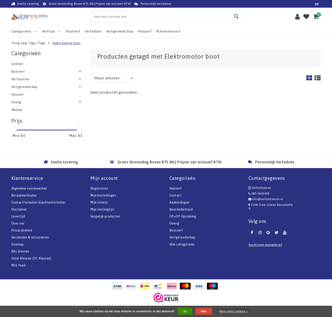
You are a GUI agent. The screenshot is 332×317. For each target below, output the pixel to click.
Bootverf (176, 230)
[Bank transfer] (118, 286)
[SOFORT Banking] (173, 286)
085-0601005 (260, 193)
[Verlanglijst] (306, 17)
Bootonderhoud (181, 209)
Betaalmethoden (24, 195)
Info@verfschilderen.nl (267, 199)
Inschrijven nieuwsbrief (265, 245)
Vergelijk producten (105, 216)
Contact (175, 195)
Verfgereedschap (182, 237)
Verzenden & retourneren (30, 237)
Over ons (17, 223)
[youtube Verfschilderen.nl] (284, 232)
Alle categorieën (182, 244)
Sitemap (17, 244)
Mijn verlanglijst (102, 209)
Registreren (99, 188)
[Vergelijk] (318, 4)
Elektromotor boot (66, 43)
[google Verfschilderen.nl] (268, 232)
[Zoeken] (236, 16)
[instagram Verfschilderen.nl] (260, 232)
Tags (41, 43)
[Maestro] (213, 286)
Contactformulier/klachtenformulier (38, 202)
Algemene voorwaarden (29, 188)
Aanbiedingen (179, 202)
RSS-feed (18, 265)
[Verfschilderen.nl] (29, 16)
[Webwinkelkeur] (166, 297)
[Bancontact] (159, 286)
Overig (174, 223)
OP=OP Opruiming (182, 216)
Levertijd (18, 216)
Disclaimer (19, 209)
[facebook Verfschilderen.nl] (251, 232)
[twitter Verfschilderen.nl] (276, 232)
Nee (203, 311)
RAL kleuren (20, 251)
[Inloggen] (297, 17)
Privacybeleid (21, 230)
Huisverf (175, 188)
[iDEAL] (145, 286)
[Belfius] (132, 286)
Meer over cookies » (234, 311)
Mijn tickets (99, 202)
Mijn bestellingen (103, 195)
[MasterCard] (186, 286)
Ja (185, 311)
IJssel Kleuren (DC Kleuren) (31, 258)
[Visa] (200, 286)
